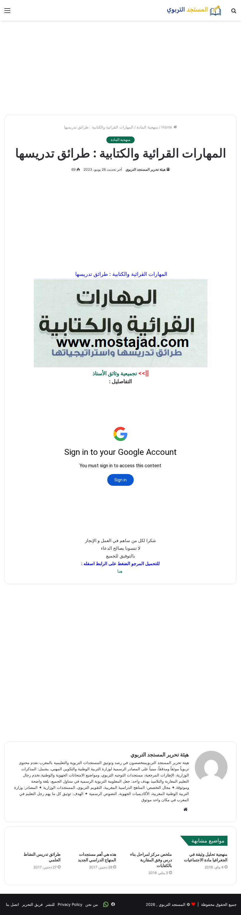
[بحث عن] (234, 12)
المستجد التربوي (172, 904)
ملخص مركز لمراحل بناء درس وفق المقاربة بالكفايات (151, 859)
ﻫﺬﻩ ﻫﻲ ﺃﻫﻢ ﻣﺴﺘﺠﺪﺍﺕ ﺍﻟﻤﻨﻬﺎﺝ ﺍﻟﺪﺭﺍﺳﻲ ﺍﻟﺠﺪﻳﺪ (97, 857)
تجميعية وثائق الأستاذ (115, 373)
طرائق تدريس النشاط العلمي (42, 857)
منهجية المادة (147, 127)
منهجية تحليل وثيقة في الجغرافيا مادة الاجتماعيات (205, 857)
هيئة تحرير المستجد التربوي (145, 169)
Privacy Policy (70, 904)
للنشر (50, 904)
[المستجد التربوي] (194, 10)
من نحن (91, 904)
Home (167, 127)
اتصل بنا (12, 904)
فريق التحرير (32, 904)
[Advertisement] (120, 68)
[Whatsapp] (105, 904)
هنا (120, 571)
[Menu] (7, 12)
